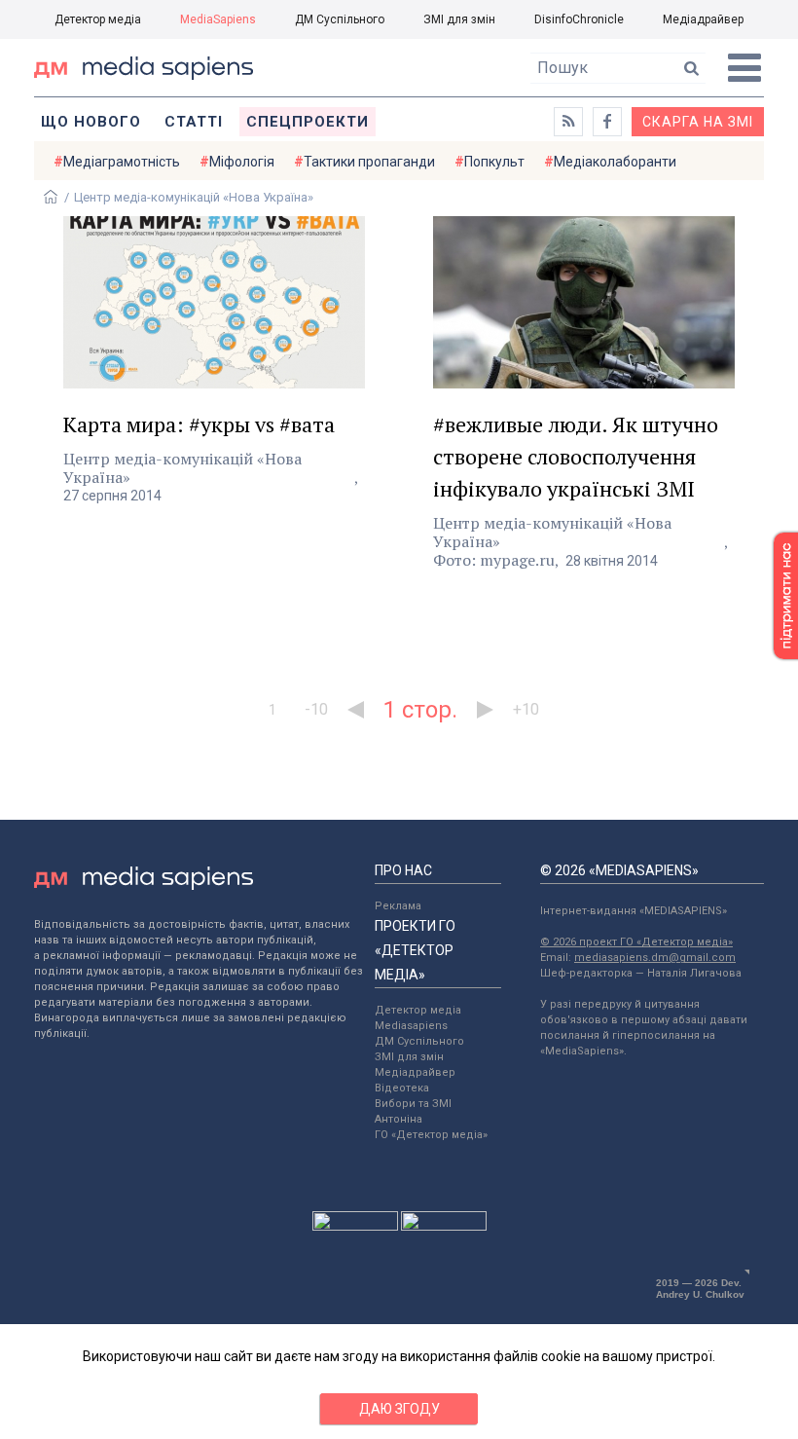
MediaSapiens (218, 19)
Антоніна (398, 1119)
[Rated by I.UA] (355, 1226)
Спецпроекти (307, 121)
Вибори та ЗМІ (413, 1103)
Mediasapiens (411, 1025)
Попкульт (494, 161)
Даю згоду (399, 1409)
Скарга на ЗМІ (697, 121)
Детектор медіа (97, 19)
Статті (193, 121)
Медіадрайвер (703, 19)
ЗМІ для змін (459, 19)
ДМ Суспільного (339, 19)
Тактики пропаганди (369, 161)
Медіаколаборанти (615, 161)
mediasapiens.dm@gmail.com (655, 957)
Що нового (91, 121)
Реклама (398, 906)
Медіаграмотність (121, 161)
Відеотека (402, 1088)
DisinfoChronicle (579, 19)
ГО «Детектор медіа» (431, 1134)
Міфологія (241, 161)
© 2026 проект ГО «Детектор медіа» (636, 942)
